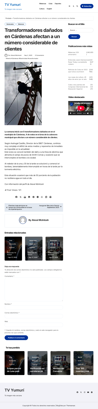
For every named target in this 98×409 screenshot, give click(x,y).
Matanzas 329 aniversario (73, 53)
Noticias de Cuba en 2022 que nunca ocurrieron (78, 71)
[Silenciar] (88, 113)
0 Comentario (39, 55)
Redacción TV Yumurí (11, 253)
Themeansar (70, 406)
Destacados (10, 24)
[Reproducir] (71, 113)
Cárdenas (15, 58)
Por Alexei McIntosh (15, 55)
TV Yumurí (12, 5)
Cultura (41, 9)
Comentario (9, 276)
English (49, 9)
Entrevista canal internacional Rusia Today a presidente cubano (79, 62)
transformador (33, 58)
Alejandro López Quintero (53, 253)
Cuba (50, 3)
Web (6, 321)
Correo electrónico (12, 313)
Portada (8, 18)
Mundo (80, 357)
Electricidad (23, 58)
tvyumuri (11, 247)
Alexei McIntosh (40, 220)
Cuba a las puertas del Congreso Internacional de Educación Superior (78, 87)
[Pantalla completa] (91, 113)
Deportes (58, 3)
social (79, 360)
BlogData (59, 406)
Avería (9, 58)
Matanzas (42, 3)
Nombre (8, 304)
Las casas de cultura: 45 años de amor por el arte (77, 78)
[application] (80, 108)
